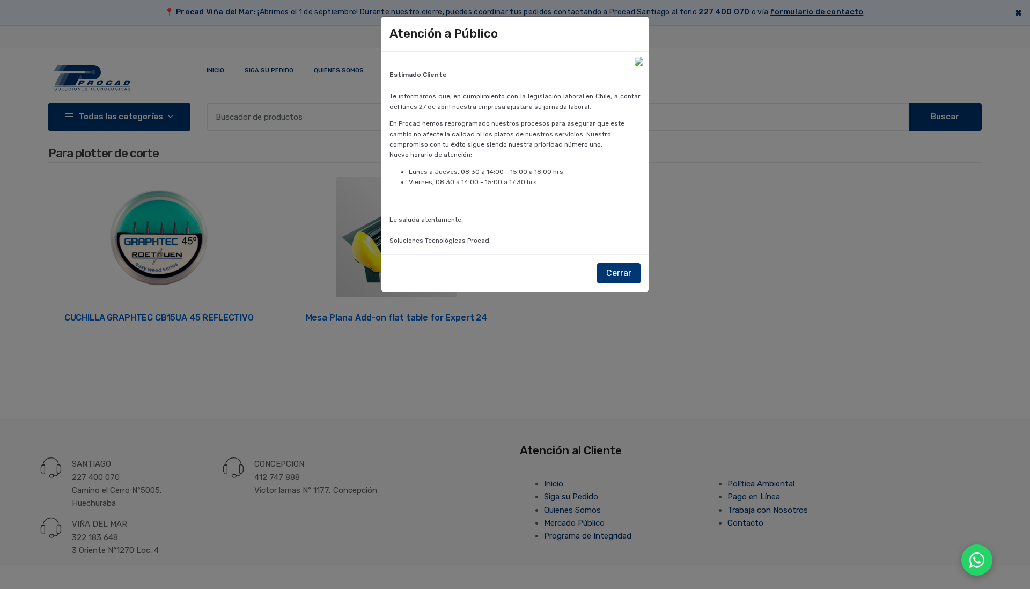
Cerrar (618, 273)
